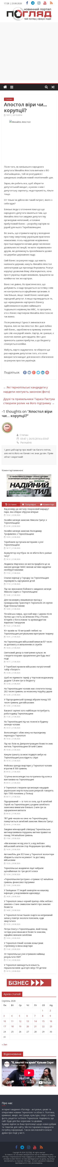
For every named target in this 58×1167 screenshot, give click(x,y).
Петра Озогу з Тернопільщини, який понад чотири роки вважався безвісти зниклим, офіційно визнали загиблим (25, 932)
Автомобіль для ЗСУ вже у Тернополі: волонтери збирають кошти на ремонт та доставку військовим (29, 857)
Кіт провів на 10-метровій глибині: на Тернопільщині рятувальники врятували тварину (28, 632)
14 (35, 1021)
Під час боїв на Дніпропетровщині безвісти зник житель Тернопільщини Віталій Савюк (28, 745)
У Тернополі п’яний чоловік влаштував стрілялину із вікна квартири (23, 944)
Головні (9, 99)
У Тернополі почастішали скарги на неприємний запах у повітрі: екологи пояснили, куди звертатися (28, 918)
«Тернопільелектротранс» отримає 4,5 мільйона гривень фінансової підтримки (28, 881)
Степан (24, 435)
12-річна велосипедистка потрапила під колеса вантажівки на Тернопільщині (28, 778)
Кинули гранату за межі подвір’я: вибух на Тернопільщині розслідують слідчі (25, 756)
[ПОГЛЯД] (5, 87)
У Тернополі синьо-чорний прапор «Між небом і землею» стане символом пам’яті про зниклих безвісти (28, 904)
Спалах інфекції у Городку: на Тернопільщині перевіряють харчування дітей (26, 579)
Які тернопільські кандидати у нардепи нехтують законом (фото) (26, 389)
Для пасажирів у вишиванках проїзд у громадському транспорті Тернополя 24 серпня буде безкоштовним (28, 602)
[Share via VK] (29, 372)
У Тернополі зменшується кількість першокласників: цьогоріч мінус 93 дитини (25, 966)
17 (4, 1026)
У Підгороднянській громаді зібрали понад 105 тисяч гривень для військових (27, 701)
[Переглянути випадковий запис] (53, 87)
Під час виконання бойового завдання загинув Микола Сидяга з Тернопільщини (27, 590)
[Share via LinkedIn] (42, 372)
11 (12, 1021)
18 (12, 1026)
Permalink (26, 442)
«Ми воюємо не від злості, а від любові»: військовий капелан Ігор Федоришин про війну (27, 845)
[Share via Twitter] (38, 372)
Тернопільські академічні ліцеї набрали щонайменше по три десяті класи (23, 870)
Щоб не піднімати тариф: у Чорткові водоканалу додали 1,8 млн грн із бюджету (28, 679)
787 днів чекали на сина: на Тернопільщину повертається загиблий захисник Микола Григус (28, 820)
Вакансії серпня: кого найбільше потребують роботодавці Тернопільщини (27, 712)
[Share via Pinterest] (47, 372)
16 (51, 1021)
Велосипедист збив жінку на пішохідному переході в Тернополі (25, 734)
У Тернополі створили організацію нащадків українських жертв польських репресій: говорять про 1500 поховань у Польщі (29, 790)
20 (27, 1026)
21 (35, 1026)
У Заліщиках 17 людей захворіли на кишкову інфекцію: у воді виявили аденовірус (26, 892)
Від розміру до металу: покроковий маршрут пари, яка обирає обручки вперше (26, 510)
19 (20, 1026)
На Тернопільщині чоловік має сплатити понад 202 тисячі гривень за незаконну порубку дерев (28, 690)
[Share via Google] (34, 372)
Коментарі (48, 504)
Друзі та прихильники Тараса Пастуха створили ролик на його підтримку (29, 401)
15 (43, 1021)
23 (51, 1026)
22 (43, 1026)
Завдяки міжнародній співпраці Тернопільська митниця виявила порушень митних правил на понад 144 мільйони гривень (27, 832)
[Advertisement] (29, 51)
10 (4, 1021)
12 (20, 1021)
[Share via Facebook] (25, 372)
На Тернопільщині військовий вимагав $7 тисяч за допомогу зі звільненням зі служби (28, 643)
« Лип (4, 1044)
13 (27, 1021)
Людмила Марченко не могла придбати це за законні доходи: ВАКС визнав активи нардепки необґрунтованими (27, 566)
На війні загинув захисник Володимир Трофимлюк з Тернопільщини (23, 532)
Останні (12, 504)
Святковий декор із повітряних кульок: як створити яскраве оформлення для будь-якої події (27, 655)
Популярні (30, 504)
